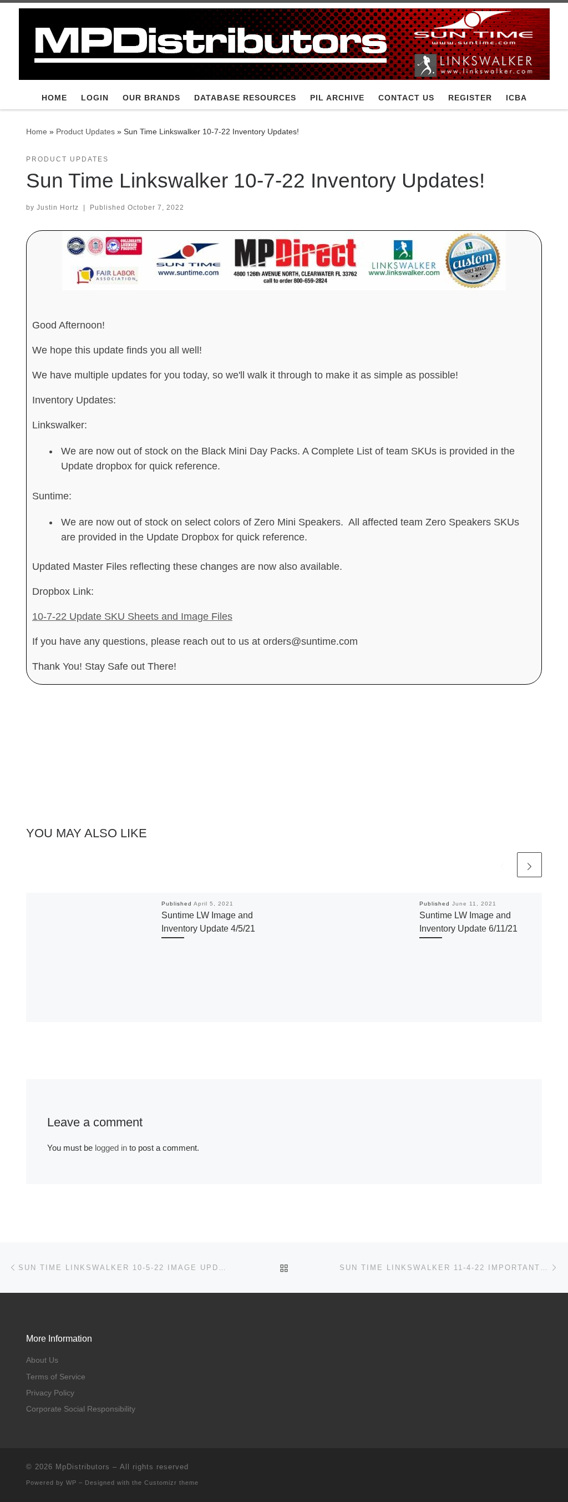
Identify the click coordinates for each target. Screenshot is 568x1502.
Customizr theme (171, 1482)
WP (71, 1482)
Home (36, 131)
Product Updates (85, 131)
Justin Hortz (58, 207)
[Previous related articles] (502, 864)
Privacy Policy (50, 1393)
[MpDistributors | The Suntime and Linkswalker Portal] (284, 42)
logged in (111, 1147)
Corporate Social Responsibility (80, 1409)
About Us (42, 1360)
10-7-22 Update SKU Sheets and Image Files (132, 616)
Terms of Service (55, 1377)
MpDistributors (82, 1467)
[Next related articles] (529, 864)
